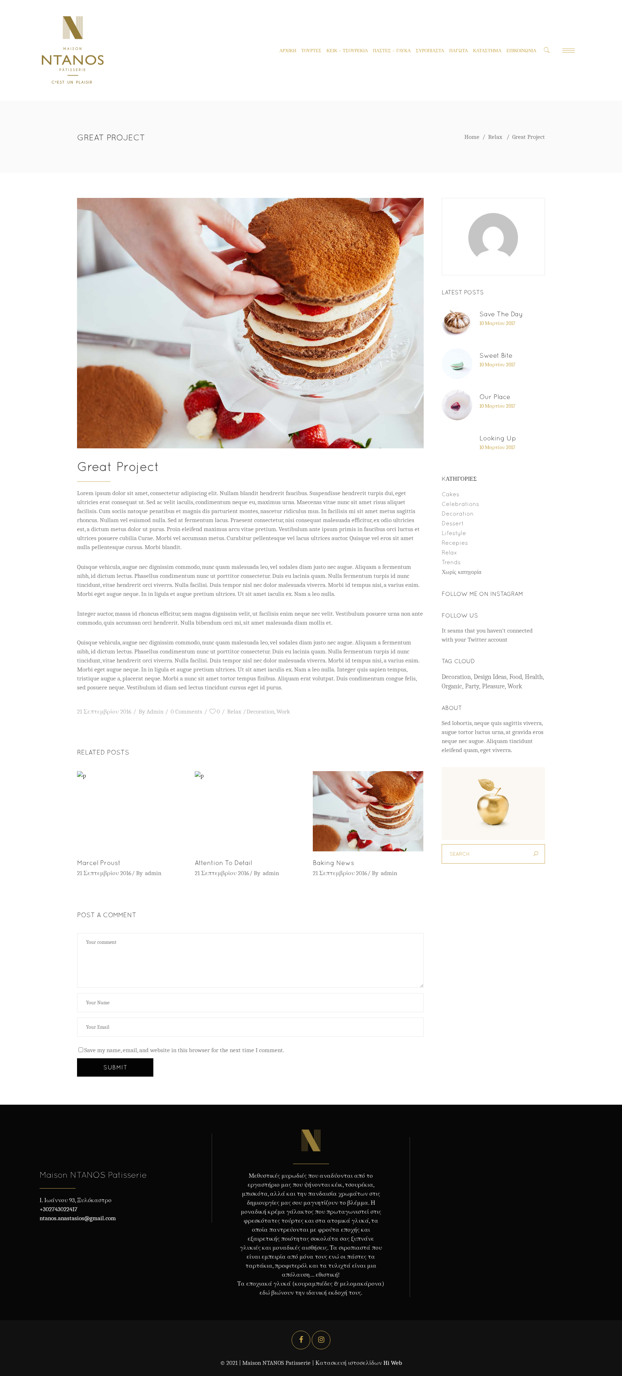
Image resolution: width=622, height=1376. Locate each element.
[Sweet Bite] (457, 363)
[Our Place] (457, 405)
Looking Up (497, 438)
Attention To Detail (223, 862)
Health (534, 677)
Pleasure (493, 686)
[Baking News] (368, 811)
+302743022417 (58, 1209)
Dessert (453, 523)
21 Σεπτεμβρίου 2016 (104, 711)
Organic (452, 686)
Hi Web (392, 1362)
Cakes (450, 494)
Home (471, 136)
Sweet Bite (496, 355)
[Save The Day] (457, 322)
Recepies (455, 542)
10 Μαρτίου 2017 (497, 323)
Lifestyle (454, 533)
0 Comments (186, 711)
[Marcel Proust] (132, 811)
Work (283, 711)
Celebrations (460, 504)
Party (472, 686)
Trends (451, 562)
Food (515, 677)
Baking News (333, 862)
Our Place (494, 396)
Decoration (260, 711)
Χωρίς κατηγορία (461, 572)
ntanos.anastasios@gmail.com (78, 1218)
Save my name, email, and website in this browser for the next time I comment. (184, 1050)
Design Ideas (490, 677)
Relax (495, 136)
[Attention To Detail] (250, 811)
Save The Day (501, 314)
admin (155, 711)
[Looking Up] (457, 446)
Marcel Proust (99, 862)
